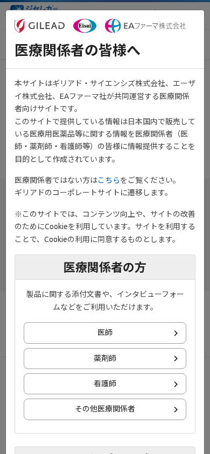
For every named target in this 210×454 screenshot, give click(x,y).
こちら (108, 180)
